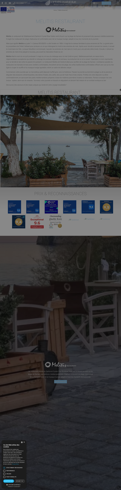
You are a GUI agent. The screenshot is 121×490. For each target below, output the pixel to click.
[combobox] (22, 442)
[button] (14, 485)
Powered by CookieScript (14, 486)
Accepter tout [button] (8, 481)
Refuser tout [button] (20, 481)
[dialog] (14, 464)
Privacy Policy (15, 464)
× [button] (24, 442)
